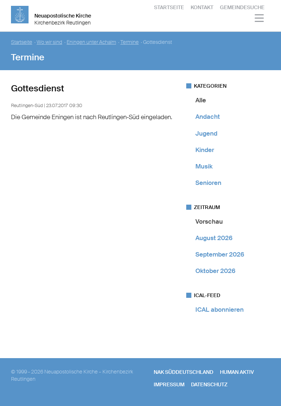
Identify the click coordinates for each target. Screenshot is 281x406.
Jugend (206, 133)
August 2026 (213, 238)
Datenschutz (209, 384)
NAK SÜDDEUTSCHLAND (183, 372)
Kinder (204, 150)
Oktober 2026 (215, 271)
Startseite (169, 7)
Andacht (207, 117)
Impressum (169, 384)
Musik (204, 166)
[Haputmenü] (260, 19)
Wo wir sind (49, 42)
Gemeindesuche (242, 7)
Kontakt (202, 7)
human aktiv (237, 372)
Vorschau (209, 221)
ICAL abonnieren (219, 310)
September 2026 (219, 254)
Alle (200, 100)
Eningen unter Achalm (91, 42)
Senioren (208, 183)
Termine (129, 42)
